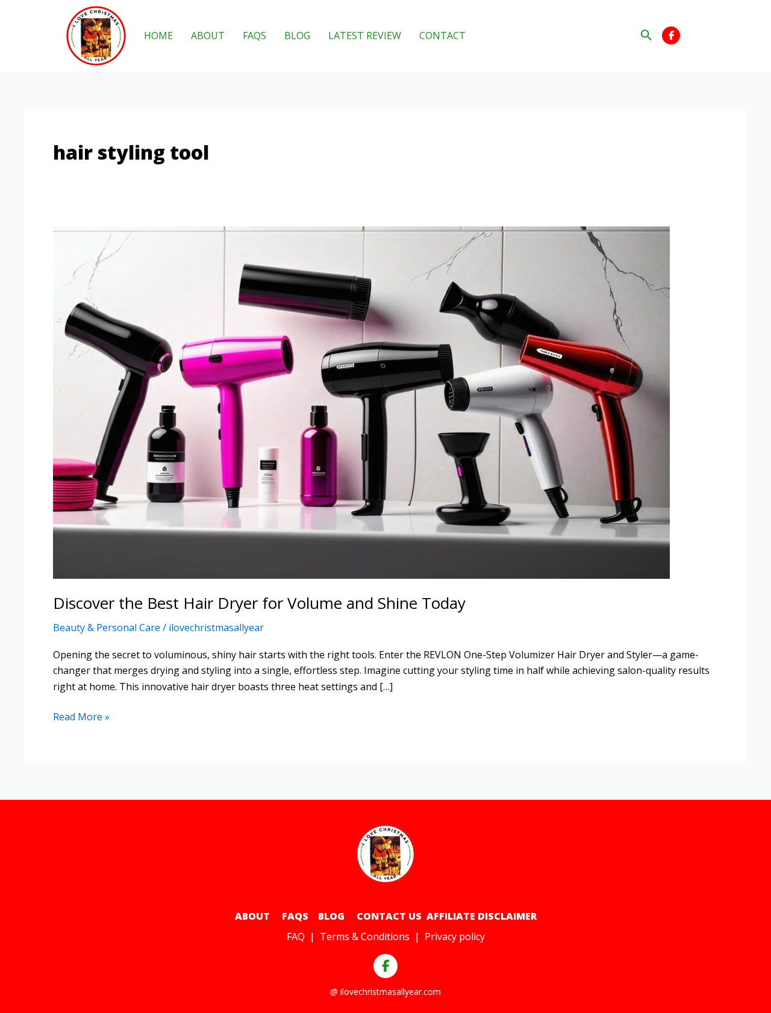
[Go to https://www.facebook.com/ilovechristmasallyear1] (671, 35)
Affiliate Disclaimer (481, 916)
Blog (331, 916)
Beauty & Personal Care (106, 627)
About (252, 916)
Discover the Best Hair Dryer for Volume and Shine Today (259, 603)
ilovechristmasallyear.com (390, 991)
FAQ (296, 936)
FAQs (293, 916)
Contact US (389, 916)
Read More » (81, 717)
